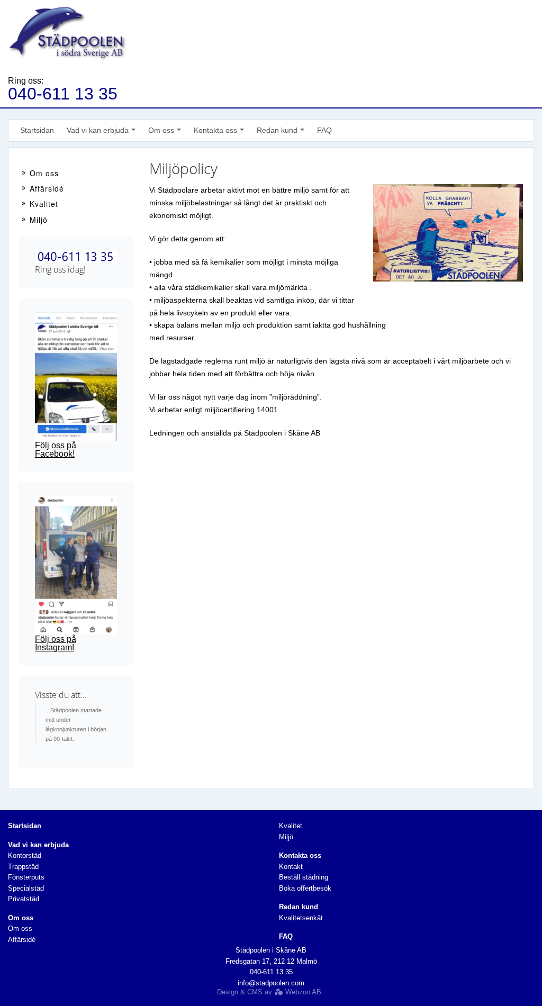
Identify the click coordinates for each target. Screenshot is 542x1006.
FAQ (324, 130)
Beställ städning (303, 877)
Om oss (44, 173)
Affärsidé (47, 188)
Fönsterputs (26, 877)
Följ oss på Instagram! (55, 643)
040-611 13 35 (63, 93)
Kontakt (291, 867)
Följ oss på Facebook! (55, 449)
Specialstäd (26, 888)
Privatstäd (23, 899)
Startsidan (37, 130)
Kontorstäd (24, 855)
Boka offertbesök (305, 888)
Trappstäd (23, 867)
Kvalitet (44, 203)
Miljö (39, 219)
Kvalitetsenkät (301, 918)
